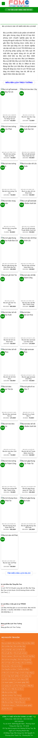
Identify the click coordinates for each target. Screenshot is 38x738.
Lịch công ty (12, 679)
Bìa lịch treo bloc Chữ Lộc (9, 452)
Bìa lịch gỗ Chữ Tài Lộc (9, 303)
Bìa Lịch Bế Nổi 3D (19, 650)
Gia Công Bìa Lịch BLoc (9, 669)
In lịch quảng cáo (25, 676)
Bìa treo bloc (6, 666)
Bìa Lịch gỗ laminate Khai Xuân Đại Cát (28, 155)
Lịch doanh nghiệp (7, 682)
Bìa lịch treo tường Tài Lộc (9, 192)
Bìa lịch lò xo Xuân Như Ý (28, 415)
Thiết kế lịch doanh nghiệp (23, 705)
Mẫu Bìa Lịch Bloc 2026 (9, 692)
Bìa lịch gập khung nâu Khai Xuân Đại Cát (9, 266)
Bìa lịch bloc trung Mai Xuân (9, 229)
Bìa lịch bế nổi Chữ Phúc (9, 378)
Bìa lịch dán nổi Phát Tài (9, 563)
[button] (3, 3)
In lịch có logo (14, 672)
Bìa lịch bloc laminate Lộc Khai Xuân (28, 340)
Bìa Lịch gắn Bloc (7, 653)
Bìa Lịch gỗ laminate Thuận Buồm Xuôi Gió (28, 229)
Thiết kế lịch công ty (8, 705)
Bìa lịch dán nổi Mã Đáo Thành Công (28, 303)
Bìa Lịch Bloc (17, 643)
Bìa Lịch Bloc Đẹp (19, 646)
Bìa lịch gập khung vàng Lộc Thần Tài (28, 489)
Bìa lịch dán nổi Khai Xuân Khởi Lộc (28, 266)
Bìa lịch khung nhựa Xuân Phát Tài (9, 526)
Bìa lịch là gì (17, 656)
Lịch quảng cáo (6, 686)
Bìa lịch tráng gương (24, 659)
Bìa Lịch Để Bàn (27, 663)
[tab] (19, 26)
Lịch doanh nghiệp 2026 (22, 682)
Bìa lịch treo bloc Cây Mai (28, 117)
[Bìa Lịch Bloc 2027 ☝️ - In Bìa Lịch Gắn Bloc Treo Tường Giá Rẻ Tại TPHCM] (19, 3)
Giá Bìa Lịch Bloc (23, 669)
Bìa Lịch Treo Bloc (28, 656)
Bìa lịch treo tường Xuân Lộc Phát (9, 155)
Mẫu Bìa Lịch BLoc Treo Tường (11, 695)
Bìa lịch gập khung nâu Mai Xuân (28, 526)
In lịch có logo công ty (27, 672)
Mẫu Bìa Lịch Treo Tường (9, 699)
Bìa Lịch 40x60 (6, 643)
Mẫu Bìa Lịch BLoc (17, 689)
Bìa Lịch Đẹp (16, 663)
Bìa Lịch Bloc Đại (7, 646)
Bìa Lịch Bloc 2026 (28, 643)
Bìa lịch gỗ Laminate (20, 653)
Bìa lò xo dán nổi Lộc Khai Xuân (28, 192)
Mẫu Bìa (30, 686)
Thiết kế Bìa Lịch (20, 702)
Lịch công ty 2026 (23, 679)
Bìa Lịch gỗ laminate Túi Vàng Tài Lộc (9, 117)
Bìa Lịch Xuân (6, 663)
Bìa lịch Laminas (7, 656)
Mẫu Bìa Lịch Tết (24, 699)
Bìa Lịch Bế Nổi (6, 650)
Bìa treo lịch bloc (16, 666)
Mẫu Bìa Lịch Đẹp (7, 702)
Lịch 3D (4, 679)
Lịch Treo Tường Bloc (19, 686)
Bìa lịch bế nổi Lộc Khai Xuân (9, 340)
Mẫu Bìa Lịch (6, 689)
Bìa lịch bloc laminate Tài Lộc (9, 415)
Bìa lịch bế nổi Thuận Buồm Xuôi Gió (28, 452)
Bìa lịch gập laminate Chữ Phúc (28, 378)
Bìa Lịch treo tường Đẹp (9, 659)
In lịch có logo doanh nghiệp (10, 676)
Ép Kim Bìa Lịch (7, 708)
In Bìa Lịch (5, 672)
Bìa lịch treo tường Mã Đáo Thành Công (9, 489)
